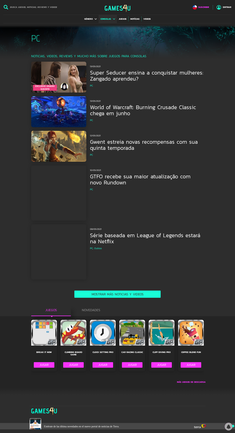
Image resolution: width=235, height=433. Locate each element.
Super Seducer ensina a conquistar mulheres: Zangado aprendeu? (146, 75)
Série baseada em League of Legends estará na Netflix (145, 238)
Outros (98, 248)
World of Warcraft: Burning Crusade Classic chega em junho (143, 110)
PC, (91, 248)
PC (91, 85)
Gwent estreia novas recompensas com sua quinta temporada (144, 145)
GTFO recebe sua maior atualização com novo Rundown (140, 179)
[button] (90, 19)
